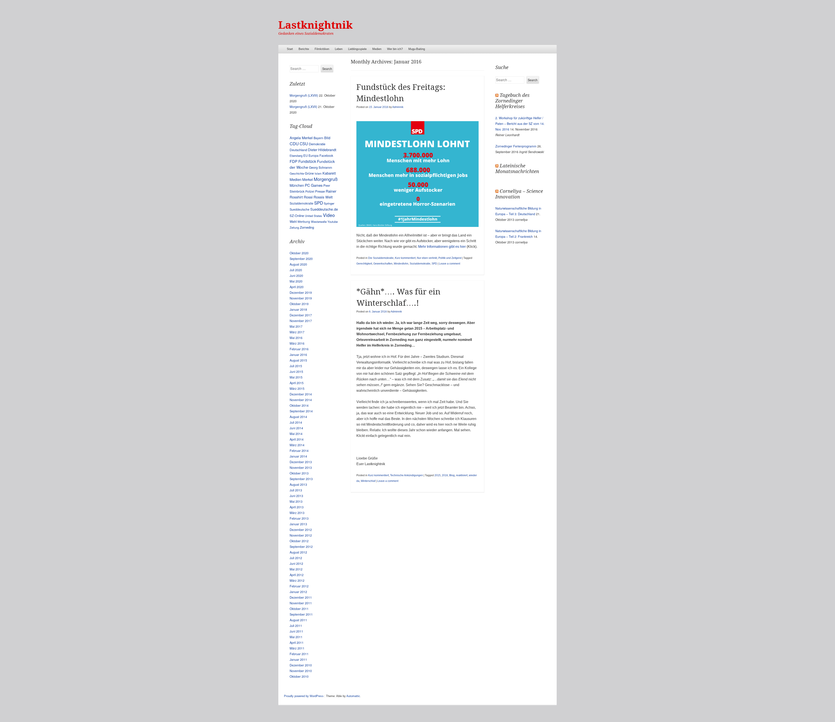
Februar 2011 (299, 654)
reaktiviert (462, 475)
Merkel (307, 179)
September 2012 (301, 546)
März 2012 (297, 580)
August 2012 (298, 552)
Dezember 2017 (301, 315)
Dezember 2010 (301, 665)
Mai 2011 (296, 637)
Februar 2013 (299, 518)
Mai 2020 (296, 281)
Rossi (308, 197)
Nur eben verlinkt (427, 257)
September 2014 (301, 411)
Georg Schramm (320, 167)
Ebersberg (296, 156)
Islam (318, 173)
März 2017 (297, 332)
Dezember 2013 (301, 462)
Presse (320, 191)
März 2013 (297, 513)
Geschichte (297, 173)
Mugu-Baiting (416, 49)
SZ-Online (297, 215)
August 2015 (298, 360)
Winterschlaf (368, 480)
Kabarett (329, 173)
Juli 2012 (296, 558)
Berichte (304, 49)
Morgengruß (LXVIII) (304, 95)
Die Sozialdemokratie (381, 257)
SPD (434, 263)
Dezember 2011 (301, 597)
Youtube (332, 222)
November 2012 (301, 535)
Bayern (318, 138)
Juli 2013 (296, 490)
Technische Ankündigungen (406, 475)
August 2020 (298, 264)
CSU (304, 143)
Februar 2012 (299, 586)
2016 (445, 475)
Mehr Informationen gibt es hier (442, 246)
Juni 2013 (296, 496)
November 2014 (301, 400)
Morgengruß (325, 179)
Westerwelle (319, 222)
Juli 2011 (296, 625)
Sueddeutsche (299, 209)
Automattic (353, 696)
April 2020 (297, 287)
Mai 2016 (296, 337)
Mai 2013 (296, 501)
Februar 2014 (299, 450)
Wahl (293, 221)
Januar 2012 (298, 592)
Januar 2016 (298, 354)
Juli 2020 (296, 270)
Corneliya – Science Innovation (519, 194)
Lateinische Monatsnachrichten (517, 168)
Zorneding (307, 227)
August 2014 (298, 417)
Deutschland (298, 149)
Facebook (326, 155)
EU (305, 155)
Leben (338, 49)
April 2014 (297, 439)
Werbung (303, 221)
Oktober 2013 (299, 473)
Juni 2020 (296, 275)
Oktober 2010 (299, 676)
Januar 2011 (298, 659)
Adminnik (397, 107)
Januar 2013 (298, 524)
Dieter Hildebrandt (322, 149)
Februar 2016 (299, 349)
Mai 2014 (296, 433)
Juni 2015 (296, 371)
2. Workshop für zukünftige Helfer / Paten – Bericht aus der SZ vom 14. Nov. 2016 (519, 123)
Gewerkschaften (382, 263)
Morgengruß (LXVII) (303, 106)
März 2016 (297, 343)
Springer (329, 203)
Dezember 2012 (301, 529)
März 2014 (297, 445)
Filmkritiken (322, 49)
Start (290, 49)
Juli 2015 (296, 366)
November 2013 (301, 467)
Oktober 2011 (299, 608)
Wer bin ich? (395, 49)
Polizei (309, 191)
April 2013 (297, 507)
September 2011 (301, 614)
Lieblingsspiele (357, 49)
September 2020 (301, 258)
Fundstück (307, 161)
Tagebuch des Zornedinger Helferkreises (512, 101)
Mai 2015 (296, 377)
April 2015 (297, 383)
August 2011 (298, 620)
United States (313, 216)
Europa (314, 155)
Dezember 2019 (301, 292)
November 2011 (301, 603)
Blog (452, 475)
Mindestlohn (401, 263)
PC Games (313, 185)
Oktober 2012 (299, 541)
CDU (294, 143)
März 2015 (297, 388)
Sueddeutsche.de (324, 209)
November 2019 (301, 298)
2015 (437, 475)
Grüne (309, 173)
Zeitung (294, 227)
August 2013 (298, 484)
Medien (376, 49)
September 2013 (301, 479)
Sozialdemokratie (420, 263)
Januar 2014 (298, 456)
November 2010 (301, 671)
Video (329, 215)
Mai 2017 (296, 326)
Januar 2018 (298, 309)
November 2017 (301, 321)
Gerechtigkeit (364, 263)
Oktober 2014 (299, 405)
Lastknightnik (315, 25)
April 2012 (297, 575)
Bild (327, 137)
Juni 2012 (296, 563)
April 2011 (297, 642)
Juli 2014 (296, 422)
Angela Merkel (301, 137)
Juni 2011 (296, 631)
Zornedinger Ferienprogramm (515, 146)
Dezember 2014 (301, 394)
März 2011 (297, 648)
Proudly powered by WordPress (304, 696)
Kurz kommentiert (405, 257)
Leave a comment (449, 263)
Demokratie (317, 144)
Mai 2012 (296, 569)
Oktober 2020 (299, 253)
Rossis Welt (323, 197)
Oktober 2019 (299, 304)
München (297, 185)
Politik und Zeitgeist (449, 257)
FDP (293, 161)
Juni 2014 (296, 428)
